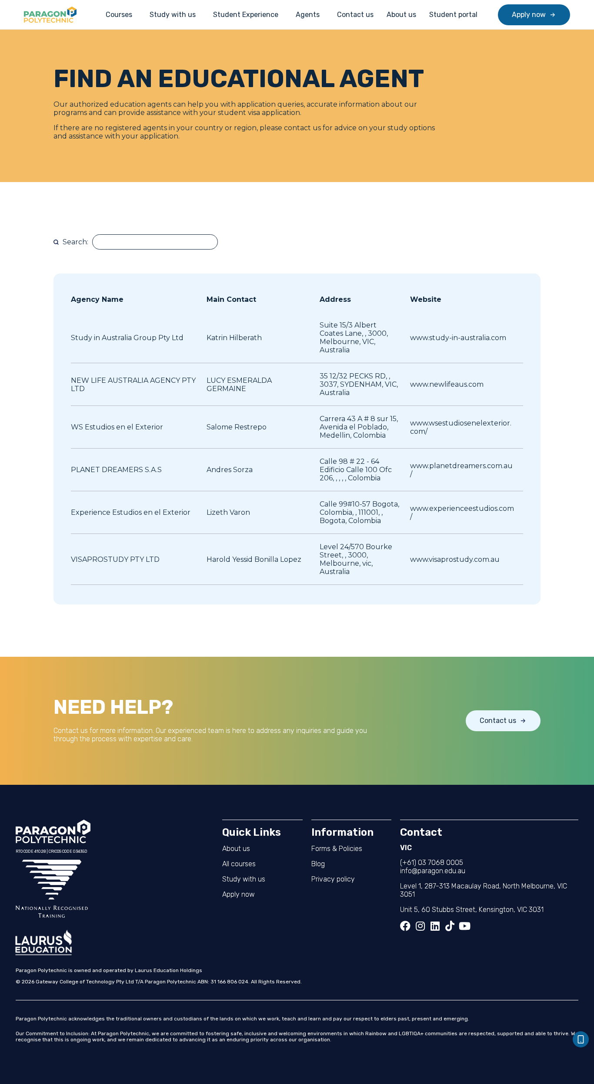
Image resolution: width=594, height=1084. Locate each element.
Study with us (173, 14)
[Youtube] (464, 926)
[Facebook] (405, 926)
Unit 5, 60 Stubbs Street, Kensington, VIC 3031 (472, 909)
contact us (301, 128)
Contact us (355, 14)
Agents (308, 14)
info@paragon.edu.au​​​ (432, 871)
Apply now (238, 894)
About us (401, 14)
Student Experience (245, 14)
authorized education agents (119, 104)
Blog (318, 864)
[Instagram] (420, 926)
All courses (239, 864)
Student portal (453, 14)
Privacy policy (333, 879)
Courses (119, 14)
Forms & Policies (336, 848)
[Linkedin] (435, 926)
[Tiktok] (449, 926)
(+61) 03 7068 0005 (431, 862)
